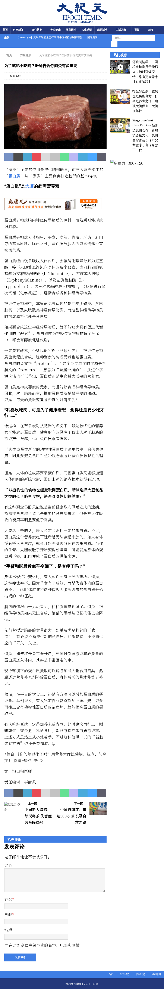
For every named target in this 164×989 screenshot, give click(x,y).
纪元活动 (102, 29)
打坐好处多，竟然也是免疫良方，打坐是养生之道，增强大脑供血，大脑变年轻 (145, 101)
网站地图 (156, 974)
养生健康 (55, 29)
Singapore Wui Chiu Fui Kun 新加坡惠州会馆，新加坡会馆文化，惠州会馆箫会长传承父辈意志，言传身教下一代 (145, 135)
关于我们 (124, 974)
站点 (8, 929)
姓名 (8, 899)
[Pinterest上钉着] (36, 157)
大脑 (29, 186)
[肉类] (55, 146)
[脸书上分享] (8, 157)
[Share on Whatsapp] (64, 157)
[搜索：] (133, 37)
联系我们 (140, 974)
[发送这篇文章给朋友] (45, 157)
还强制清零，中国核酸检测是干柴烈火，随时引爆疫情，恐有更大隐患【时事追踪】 (145, 72)
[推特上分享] (18, 157)
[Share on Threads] (101, 157)
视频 (136, 29)
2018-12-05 (15, 76)
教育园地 (71, 29)
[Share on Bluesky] (92, 157)
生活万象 (121, 29)
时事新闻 (18, 29)
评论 (8, 865)
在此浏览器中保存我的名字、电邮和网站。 (46, 945)
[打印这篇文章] (55, 157)
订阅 (150, 29)
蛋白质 (14, 175)
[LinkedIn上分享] (27, 157)
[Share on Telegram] (82, 157)
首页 (5, 29)
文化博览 (37, 29)
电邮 (8, 914)
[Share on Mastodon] (73, 157)
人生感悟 (87, 29)
